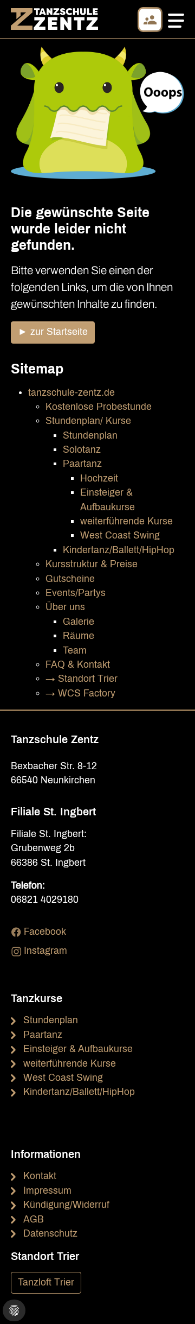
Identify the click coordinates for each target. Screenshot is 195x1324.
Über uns (65, 607)
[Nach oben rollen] (169, 1298)
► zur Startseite (53, 332)
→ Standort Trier (82, 679)
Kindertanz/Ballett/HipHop (118, 550)
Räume (78, 636)
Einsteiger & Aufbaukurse (78, 1049)
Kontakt (39, 1176)
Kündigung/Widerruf (66, 1205)
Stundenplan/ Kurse (88, 421)
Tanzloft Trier (46, 1282)
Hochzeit (99, 478)
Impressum (47, 1191)
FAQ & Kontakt (78, 665)
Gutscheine (70, 579)
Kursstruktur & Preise (92, 564)
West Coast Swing (120, 535)
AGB (33, 1219)
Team (75, 650)
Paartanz (82, 464)
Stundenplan (90, 435)
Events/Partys (76, 593)
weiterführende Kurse (126, 521)
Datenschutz (50, 1233)
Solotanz (82, 450)
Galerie (78, 622)
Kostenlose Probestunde (99, 407)
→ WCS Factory (80, 693)
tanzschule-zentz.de (71, 393)
